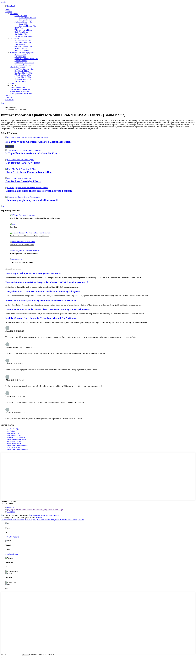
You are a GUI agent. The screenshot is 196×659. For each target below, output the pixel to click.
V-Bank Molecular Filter (23, 75)
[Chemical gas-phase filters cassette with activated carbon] (26, 188)
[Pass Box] (12, 224)
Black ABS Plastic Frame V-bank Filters (28, 172)
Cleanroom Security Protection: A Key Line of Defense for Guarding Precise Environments (47, 309)
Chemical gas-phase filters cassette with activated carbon (38, 190)
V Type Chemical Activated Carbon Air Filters (32, 153)
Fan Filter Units (20, 57)
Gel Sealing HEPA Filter (23, 46)
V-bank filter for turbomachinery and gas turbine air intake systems (35, 218)
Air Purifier (14, 14)
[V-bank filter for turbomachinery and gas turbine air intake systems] (23, 215)
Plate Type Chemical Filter (24, 69)
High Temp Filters (21, 32)
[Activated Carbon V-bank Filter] (22, 242)
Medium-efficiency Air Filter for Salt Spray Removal (29, 236)
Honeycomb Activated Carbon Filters (63, 520)
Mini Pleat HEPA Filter (23, 40)
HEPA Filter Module (22, 50)
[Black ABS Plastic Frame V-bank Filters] (20, 169)
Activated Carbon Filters (16, 437)
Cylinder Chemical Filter (23, 79)
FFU (34, 520)
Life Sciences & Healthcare (20, 89)
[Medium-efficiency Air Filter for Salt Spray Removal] (30, 233)
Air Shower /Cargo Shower (24, 63)
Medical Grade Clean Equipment (22, 53)
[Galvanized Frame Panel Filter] (16, 259)
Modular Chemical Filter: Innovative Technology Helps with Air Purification (41, 318)
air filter (81, 520)
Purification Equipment (23, 65)
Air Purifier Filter (13, 429)
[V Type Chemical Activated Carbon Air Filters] (23, 150)
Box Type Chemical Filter (24, 73)
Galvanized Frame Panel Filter (21, 262)
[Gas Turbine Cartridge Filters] (18, 178)
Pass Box (13, 227)
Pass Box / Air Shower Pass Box (26, 59)
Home (7, 10)
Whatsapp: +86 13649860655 (48, 515)
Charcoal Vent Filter (14, 435)
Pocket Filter (23, 24)
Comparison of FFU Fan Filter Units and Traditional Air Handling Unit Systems (42, 291)
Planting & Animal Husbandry (21, 93)
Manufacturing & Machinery (20, 91)
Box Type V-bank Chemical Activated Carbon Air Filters (38, 141)
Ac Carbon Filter (13, 431)
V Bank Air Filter (43, 520)
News (7, 95)
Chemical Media (20, 81)
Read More (10, 147)
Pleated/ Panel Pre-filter (27, 18)
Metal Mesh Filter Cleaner (16, 439)
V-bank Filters (20, 44)
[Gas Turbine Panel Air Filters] (19, 160)
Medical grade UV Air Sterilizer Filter (24, 253)
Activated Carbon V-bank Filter (22, 245)
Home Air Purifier (21, 48)
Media (12, 83)
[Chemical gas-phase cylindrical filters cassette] (22, 197)
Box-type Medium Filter (27, 26)
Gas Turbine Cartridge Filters (23, 181)
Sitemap (39, 518)
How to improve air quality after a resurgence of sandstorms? (33, 273)
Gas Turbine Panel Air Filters (22, 162)
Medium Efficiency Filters (24, 22)
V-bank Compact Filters (23, 30)
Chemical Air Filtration (18, 67)
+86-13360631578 (12, 537)
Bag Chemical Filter (22, 71)
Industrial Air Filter (14, 441)
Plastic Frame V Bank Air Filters (12, 520)
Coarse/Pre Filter (21, 16)
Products (8, 12)
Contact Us (9, 100)
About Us (8, 98)
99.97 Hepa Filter (13, 448)
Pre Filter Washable (14, 443)
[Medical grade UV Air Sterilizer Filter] (24, 251)
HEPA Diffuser (20, 55)
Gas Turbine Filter (21, 34)
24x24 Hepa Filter (13, 433)
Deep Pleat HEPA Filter (23, 42)
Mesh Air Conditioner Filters (17, 445)
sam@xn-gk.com (11, 554)
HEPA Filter (19, 28)
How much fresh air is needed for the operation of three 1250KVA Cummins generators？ (46, 282)
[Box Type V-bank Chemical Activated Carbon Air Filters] (26, 137)
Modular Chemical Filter (23, 77)
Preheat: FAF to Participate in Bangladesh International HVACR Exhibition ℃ (42, 300)
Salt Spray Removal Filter (24, 36)
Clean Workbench (21, 61)
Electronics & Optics (17, 87)
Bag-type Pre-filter (25, 20)
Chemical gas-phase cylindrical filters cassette (32, 200)
